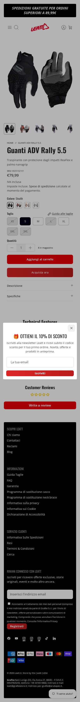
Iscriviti (40, 373)
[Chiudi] (71, 328)
